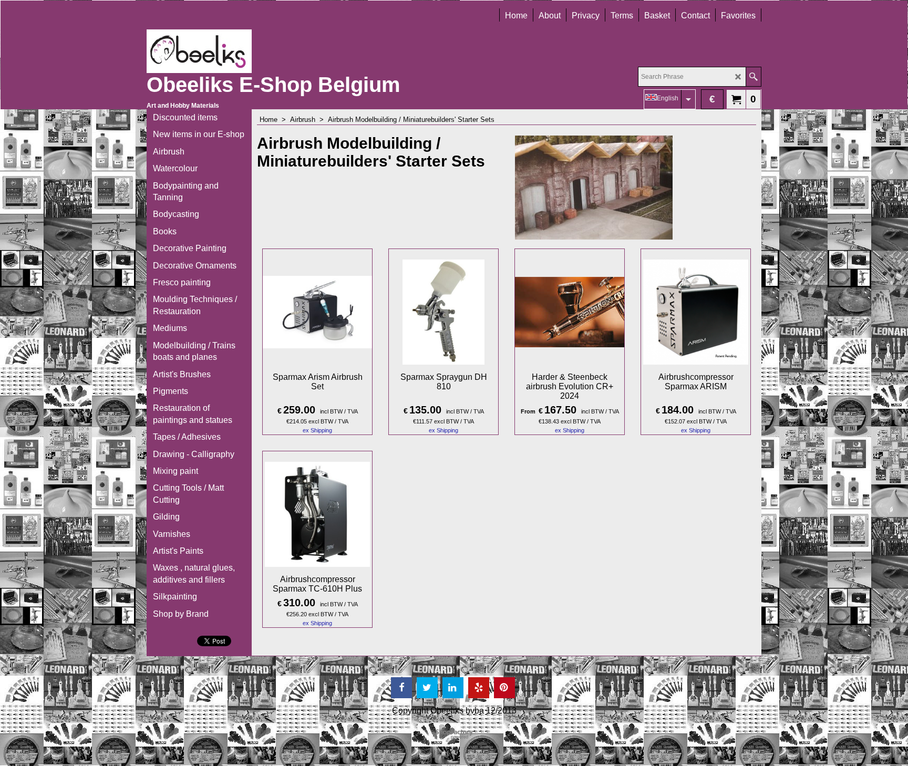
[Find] (753, 76)
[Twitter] (427, 687)
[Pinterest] (504, 687)
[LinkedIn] (452, 687)
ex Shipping (317, 430)
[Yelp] (478, 687)
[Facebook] (401, 687)
